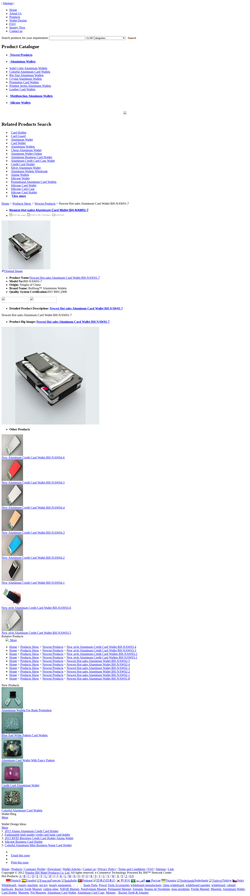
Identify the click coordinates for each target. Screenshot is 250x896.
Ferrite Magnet (200, 889)
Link (171, 869)
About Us (15, 13)
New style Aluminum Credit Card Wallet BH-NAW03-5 (36, 632)
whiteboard (218, 885)
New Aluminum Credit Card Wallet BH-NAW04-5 (33, 482)
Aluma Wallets (20, 174)
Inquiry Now (17, 27)
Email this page (20, 855)
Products (14, 17)
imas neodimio (180, 889)
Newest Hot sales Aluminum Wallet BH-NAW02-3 (98, 668)
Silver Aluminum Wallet (26, 167)
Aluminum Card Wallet (61, 892)
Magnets (216, 889)
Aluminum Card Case (90, 892)
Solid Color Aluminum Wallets (28, 68)
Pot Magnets (38, 892)
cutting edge (50, 889)
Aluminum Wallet (22, 139)
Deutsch (16, 880)
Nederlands (201, 880)
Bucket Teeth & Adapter (133, 892)
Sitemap (8, 3)
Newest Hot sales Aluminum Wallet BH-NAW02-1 (98, 675)
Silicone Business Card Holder (24, 841)
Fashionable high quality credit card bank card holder (37, 834)
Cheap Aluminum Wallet (26, 150)
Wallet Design (18, 20)
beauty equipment (60, 885)
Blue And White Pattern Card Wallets (25, 735)
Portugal (87, 880)
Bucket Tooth (23, 889)
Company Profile (34, 869)
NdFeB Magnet (69, 889)
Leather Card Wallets (22, 89)
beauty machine (28, 885)
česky (240, 880)
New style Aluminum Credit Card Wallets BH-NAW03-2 (102, 654)
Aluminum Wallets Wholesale (29, 171)
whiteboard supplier (198, 885)
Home (13, 10)
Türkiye (227, 880)
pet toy (43, 885)
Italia (74, 880)
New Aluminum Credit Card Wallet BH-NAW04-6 (33, 457)
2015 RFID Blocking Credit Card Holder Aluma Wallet (39, 838)
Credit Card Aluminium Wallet (20, 785)
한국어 (125, 880)
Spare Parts (90, 885)
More (13, 640)
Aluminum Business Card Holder (31, 157)
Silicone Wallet (20, 178)
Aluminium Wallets (23, 146)
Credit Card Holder (23, 164)
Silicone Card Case (23, 189)
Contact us (15, 31)
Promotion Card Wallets (24, 82)
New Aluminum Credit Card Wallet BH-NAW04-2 (33, 557)
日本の (110, 880)
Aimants (137, 889)
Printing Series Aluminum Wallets (30, 85)
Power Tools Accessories (114, 885)
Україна (171, 880)
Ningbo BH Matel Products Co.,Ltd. (47, 872)
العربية (140, 880)
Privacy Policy (107, 869)
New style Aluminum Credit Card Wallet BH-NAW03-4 (101, 647)
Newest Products (45, 203)
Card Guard (18, 136)
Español (31, 880)
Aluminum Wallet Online (26, 153)
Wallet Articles (72, 869)
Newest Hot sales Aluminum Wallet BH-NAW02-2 (98, 671)
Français (55, 880)
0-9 (131, 876)
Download (54, 869)
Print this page (20, 862)
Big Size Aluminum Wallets (26, 75)
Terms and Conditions (131, 869)
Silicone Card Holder (24, 192)
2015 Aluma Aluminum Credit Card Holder (31, 831)
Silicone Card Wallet (23, 185)
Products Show (21, 203)
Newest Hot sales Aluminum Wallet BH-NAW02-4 (98, 664)
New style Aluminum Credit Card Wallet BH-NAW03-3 (101, 650)
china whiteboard (173, 885)
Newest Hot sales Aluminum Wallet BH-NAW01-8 (98, 678)
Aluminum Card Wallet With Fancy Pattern (28, 760)
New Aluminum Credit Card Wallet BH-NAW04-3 (33, 532)
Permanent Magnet (119, 889)
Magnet (37, 889)
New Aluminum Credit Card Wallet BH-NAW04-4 (33, 507)
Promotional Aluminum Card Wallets (33, 182)
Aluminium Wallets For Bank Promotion (27, 710)
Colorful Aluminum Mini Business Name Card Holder (38, 845)
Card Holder (18, 132)
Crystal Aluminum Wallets (25, 78)
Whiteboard (9, 885)
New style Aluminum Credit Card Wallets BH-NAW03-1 (102, 657)
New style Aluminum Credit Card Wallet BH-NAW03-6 (36, 607)
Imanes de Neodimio (157, 889)
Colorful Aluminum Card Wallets (29, 71)
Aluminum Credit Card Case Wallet (33, 160)
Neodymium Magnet (93, 889)
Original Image (13, 271)
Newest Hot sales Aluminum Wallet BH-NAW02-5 (98, 661)
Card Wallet (18, 143)
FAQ (12, 24)
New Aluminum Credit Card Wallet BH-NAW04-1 (33, 582)
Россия (155, 880)
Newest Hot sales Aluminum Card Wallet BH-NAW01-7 (65, 277)
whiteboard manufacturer (145, 885)
